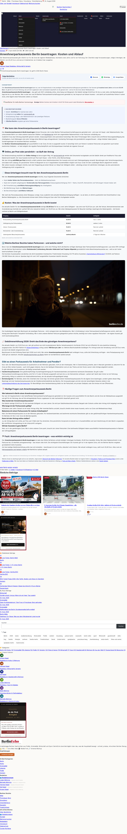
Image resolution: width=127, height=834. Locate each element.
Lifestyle (21, 30)
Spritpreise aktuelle (109, 17)
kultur (17, 636)
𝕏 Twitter (12, 470)
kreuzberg (59, 636)
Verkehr (20, 45)
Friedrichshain (44, 639)
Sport (61, 16)
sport (95, 636)
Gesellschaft (80, 16)
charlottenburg (94, 639)
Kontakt (9, 3)
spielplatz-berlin (9, 643)
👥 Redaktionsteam (6, 778)
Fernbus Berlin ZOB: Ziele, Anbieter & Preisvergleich (104, 505)
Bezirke (20, 19)
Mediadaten (4, 821)
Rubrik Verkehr (103, 461)
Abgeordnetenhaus (32, 347)
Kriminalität (21, 22)
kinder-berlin (61, 639)
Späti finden (46, 16)
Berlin (20, 16)
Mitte (1, 796)
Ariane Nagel (4, 789)
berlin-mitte (87, 636)
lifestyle (17, 639)
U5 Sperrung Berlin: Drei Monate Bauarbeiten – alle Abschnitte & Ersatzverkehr (60, 506)
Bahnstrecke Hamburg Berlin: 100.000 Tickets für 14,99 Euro (20, 505)
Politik (20, 37)
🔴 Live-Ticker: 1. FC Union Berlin (66, 23)
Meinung (21, 26)
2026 (12, 636)
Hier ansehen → (89, 102)
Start (1, 48)
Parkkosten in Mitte (7, 461)
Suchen (4, 623)
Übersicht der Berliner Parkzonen (52, 459)
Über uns (3, 3)
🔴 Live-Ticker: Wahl (94, 17)
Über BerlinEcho (5, 812)
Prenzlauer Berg (5, 798)
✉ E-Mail (35, 470)
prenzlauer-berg (82, 639)
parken (10, 467)
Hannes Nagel (4, 785)
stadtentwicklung (26, 636)
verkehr (15, 467)
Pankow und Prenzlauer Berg (106, 459)
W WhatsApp (27, 470)
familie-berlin (34, 639)
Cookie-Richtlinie (5, 828)
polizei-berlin (69, 636)
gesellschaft (111, 636)
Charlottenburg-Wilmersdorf (95, 254)
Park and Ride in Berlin (69, 461)
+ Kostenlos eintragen (7, 754)
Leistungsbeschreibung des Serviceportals (16, 383)
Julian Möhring (5, 780)
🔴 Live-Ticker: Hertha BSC (66, 31)
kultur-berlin (105, 639)
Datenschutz (24, 3)
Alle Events (85, 17)
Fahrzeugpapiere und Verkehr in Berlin (14, 449)
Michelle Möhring (5, 782)
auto (1, 467)
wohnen (24, 639)
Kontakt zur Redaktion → (109, 455)
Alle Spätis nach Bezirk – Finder (49, 19)
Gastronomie (20, 643)
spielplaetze (71, 639)
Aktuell (15, 16)
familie (10, 639)
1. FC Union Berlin (64, 19)
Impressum (15, 3)
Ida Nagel (3, 787)
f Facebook (19, 470)
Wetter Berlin (101, 17)
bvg (5, 639)
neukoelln (79, 636)
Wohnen (21, 33)
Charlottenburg (5, 803)
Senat (53, 639)
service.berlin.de (29, 114)
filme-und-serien (116, 639)
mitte (119, 636)
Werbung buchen (34, 3)
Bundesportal (48, 134)
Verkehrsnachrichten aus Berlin (34, 355)
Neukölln (3, 805)
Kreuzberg (94, 459)
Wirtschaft (21, 41)
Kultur (2, 763)
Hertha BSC (63, 27)
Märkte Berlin (37, 17)
